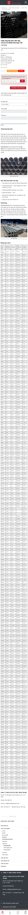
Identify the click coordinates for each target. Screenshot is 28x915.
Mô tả (2, 125)
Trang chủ (4, 8)
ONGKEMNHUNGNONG (7, 839)
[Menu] (2, 2)
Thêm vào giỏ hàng (12, 70)
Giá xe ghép (4, 108)
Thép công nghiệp (14, 8)
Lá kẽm (3, 833)
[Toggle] (26, 828)
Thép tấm (4, 852)
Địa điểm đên (4, 101)
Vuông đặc (3, 866)
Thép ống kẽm (6, 849)
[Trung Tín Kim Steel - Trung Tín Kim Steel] (14, 2)
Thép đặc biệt (4, 858)
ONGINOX (4, 837)
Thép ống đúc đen (7, 847)
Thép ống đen (6, 9)
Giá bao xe (3, 115)
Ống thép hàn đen (5, 205)
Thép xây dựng (4, 863)
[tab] (14, 125)
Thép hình (4, 841)
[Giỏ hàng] (25, 2)
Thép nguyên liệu (5, 860)
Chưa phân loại (4, 825)
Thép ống (24, 8)
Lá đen (3, 831)
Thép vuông (5, 854)
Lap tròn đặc (5, 835)
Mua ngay (21, 70)
